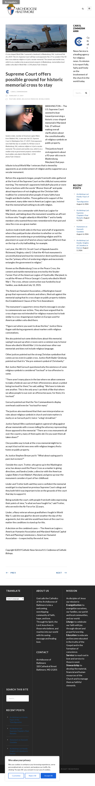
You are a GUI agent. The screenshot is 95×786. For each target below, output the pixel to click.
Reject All (32, 776)
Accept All (48, 776)
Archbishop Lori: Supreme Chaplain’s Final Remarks (19, 731)
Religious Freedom (30, 99)
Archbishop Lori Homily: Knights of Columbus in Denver (19, 751)
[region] (32, 768)
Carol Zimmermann (19, 91)
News (19, 99)
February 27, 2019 (16, 95)
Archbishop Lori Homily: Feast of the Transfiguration (19, 719)
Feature (12, 99)
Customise (16, 776)
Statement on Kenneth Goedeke (82, 229)
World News (44, 99)
